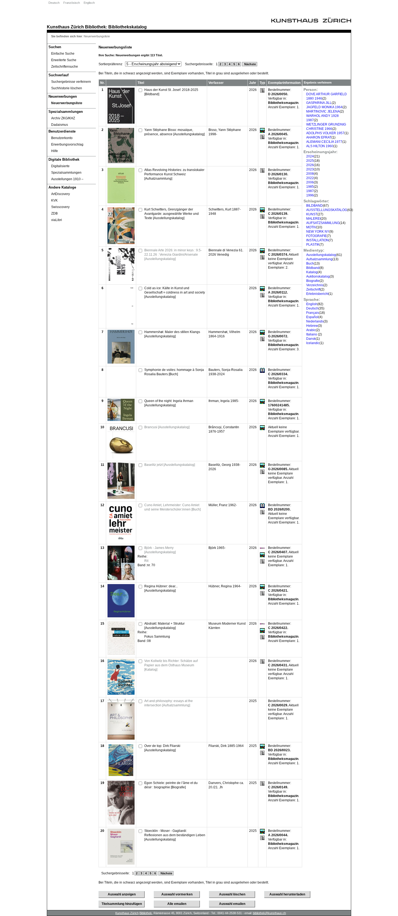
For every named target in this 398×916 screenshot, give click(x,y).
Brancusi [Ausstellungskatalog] (167, 427)
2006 (310, 182)
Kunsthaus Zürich (65, 26)
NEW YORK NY (317, 231)
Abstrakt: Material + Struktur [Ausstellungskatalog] (164, 626)
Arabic (311, 330)
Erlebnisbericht (317, 294)
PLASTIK (312, 244)
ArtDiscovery (60, 194)
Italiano (312, 334)
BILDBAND (314, 205)
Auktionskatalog (318, 276)
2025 (310, 161)
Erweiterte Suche (63, 60)
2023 (310, 169)
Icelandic (312, 343)
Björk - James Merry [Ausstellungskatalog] (160, 550)
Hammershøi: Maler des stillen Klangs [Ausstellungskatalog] (172, 334)
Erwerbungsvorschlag (67, 144)
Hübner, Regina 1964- (224, 586)
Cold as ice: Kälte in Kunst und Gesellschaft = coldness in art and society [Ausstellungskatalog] (174, 292)
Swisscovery (60, 207)
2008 (310, 174)
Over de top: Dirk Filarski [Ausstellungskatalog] (162, 748)
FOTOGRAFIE (316, 236)
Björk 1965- (217, 548)
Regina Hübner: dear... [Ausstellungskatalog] (161, 588)
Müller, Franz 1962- (222, 505)
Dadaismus (59, 125)
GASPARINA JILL (319, 103)
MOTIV (311, 227)
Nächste (249, 64)
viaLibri (56, 220)
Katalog (312, 272)
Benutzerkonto (62, 138)
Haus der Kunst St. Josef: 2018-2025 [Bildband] (171, 92)
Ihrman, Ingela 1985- (223, 401)
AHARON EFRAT (318, 137)
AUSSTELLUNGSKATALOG (326, 210)
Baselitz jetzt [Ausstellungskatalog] (169, 465)
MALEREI (313, 218)
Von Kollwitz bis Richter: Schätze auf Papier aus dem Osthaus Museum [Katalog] (171, 665)
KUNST (311, 214)
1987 (310, 191)
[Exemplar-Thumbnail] (121, 122)
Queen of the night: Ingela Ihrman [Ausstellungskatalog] (168, 403)
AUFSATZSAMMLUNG (323, 223)
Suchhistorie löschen (66, 88)
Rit (146, 561)
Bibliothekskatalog (127, 26)
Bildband (312, 268)
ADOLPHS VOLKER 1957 (325, 133)
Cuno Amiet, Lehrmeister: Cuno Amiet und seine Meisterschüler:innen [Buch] (172, 507)
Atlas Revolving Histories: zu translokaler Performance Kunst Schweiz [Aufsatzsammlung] (174, 174)
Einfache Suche (62, 53)
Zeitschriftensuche (64, 66)
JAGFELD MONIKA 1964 (324, 107)
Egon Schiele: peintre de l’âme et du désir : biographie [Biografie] (171, 785)
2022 (310, 178)
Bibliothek (95, 26)
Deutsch (54, 2)
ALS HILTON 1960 (319, 146)
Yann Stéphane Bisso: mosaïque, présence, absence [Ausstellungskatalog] (174, 132)
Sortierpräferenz (110, 64)
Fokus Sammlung (157, 636)
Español (312, 317)
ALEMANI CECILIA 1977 (324, 142)
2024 (310, 156)
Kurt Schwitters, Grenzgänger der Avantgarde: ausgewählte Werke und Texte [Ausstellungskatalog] (171, 213)
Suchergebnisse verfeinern (71, 82)
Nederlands (315, 321)
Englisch (89, 2)
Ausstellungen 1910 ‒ (67, 179)
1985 (310, 187)
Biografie (312, 281)
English (311, 304)
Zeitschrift (313, 289)
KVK (54, 200)
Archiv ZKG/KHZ (63, 118)
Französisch (71, 2)
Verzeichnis (314, 285)
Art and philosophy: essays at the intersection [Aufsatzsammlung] (168, 703)
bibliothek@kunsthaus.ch (269, 913)
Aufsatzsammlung (319, 259)
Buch (310, 263)
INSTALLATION (317, 240)
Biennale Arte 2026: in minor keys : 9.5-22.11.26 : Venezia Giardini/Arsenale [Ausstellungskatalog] (173, 254)
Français (312, 313)
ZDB (54, 213)
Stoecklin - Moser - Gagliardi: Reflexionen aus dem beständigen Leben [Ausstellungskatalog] (174, 835)
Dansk (311, 339)
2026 (310, 165)
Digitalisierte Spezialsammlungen (66, 169)
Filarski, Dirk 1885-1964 (226, 746)
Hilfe (54, 151)
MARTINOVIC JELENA (323, 111)
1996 (310, 195)
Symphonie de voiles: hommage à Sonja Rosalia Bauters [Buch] (174, 372)
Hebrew (312, 326)
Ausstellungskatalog (321, 255)
